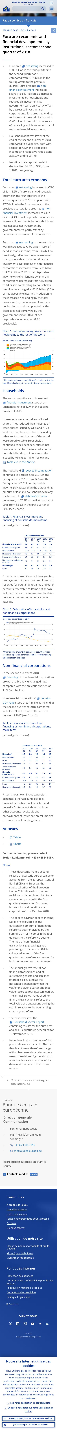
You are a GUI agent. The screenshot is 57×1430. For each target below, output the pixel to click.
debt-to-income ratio (38, 471)
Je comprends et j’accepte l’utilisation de (30, 1418)
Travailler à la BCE (17, 1209)
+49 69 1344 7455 (24, 1145)
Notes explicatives (17, 1214)
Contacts (11, 1223)
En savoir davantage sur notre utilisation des (30, 1410)
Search (43, 8)
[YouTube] (32, 1324)
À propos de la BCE (17, 1205)
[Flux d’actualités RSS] (47, 1324)
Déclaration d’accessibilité (21, 1292)
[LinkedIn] (18, 1324)
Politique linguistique (18, 1297)
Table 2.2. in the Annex (20, 462)
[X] (10, 1324)
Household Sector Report (28, 1022)
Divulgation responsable (20, 1258)
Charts (17, 844)
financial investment (19, 403)
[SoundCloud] (40, 1324)
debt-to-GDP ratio (36, 496)
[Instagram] (25, 1324)
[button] (52, 3)
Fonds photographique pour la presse (28, 1219)
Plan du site (14, 1304)
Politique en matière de (24, 1288)
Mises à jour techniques (20, 1253)
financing (12, 677)
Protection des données (20, 1276)
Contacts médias (17, 1174)
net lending (26, 242)
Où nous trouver (16, 1228)
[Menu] (51, 9)
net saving (32, 66)
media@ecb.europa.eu (28, 1151)
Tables (17, 837)
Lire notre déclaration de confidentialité (30, 1403)
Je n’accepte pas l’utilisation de (30, 1425)
